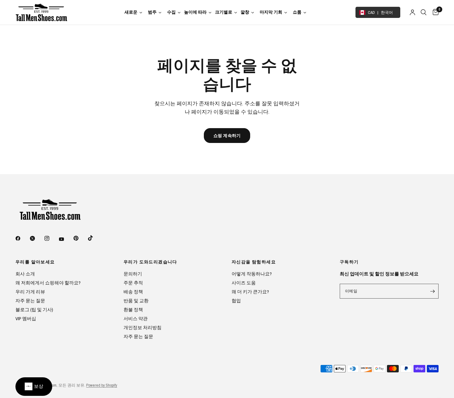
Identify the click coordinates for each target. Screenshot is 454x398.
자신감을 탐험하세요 (254, 262)
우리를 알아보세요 (35, 262)
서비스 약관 (136, 318)
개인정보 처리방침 (143, 327)
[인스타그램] (51, 238)
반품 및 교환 (136, 300)
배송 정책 (133, 291)
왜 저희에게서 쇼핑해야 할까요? (48, 282)
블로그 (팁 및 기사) (34, 309)
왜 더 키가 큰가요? (250, 291)
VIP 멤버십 (25, 318)
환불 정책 (133, 309)
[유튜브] (66, 239)
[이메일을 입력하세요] (432, 291)
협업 (236, 300)
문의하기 (133, 273)
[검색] (424, 12)
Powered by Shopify (101, 385)
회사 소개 (25, 273)
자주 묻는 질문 (30, 300)
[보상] (33, 386)
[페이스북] (22, 238)
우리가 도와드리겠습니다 (150, 262)
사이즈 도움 (244, 282)
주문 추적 (133, 282)
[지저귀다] (37, 238)
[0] (434, 12)
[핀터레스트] (80, 238)
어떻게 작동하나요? (252, 273)
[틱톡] (95, 238)
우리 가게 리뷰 (30, 291)
